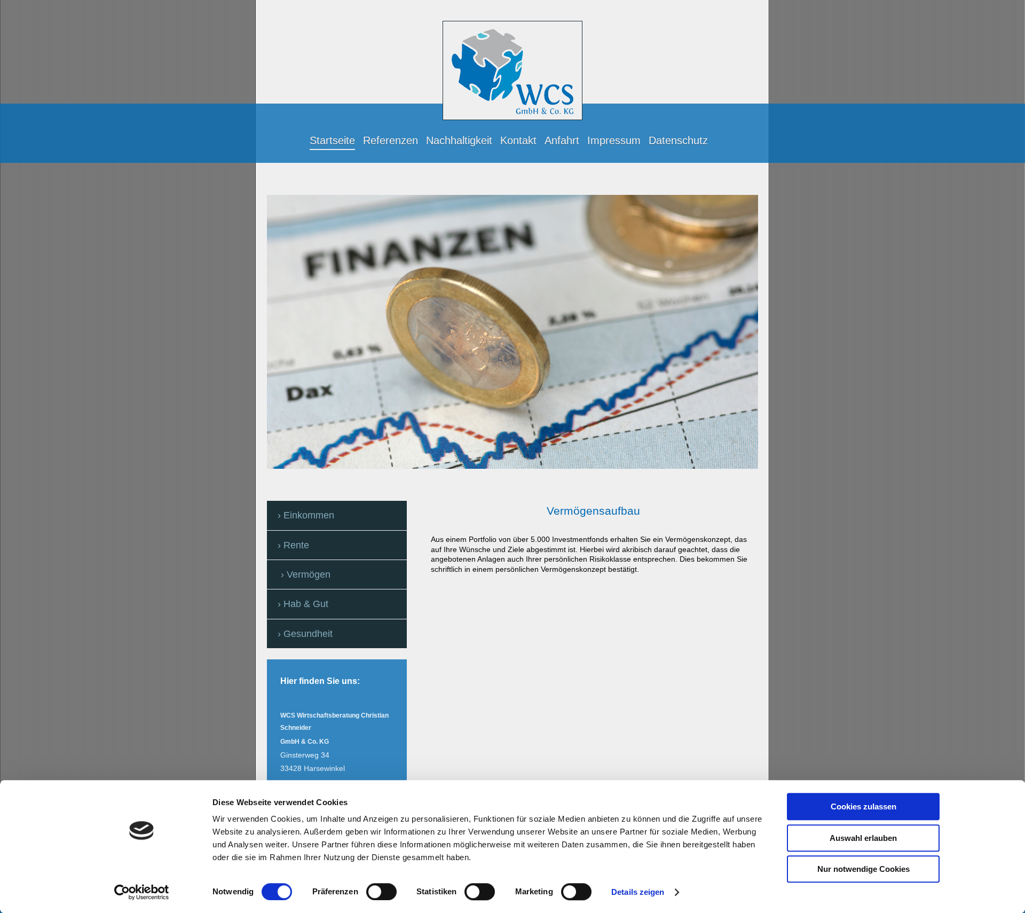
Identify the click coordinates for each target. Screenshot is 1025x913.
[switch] (381, 891)
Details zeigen (637, 891)
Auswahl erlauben (863, 838)
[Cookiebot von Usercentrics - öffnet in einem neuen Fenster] (141, 892)
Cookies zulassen (863, 806)
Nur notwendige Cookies (863, 868)
